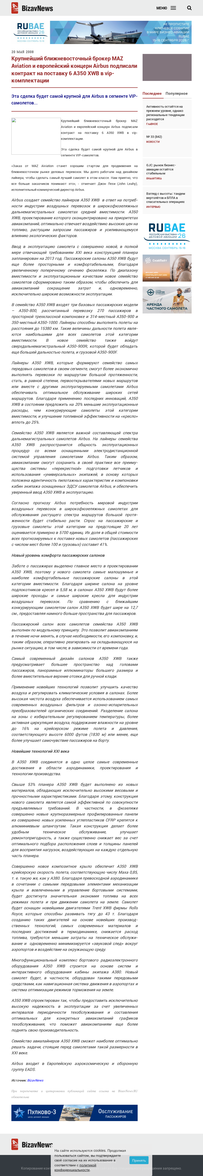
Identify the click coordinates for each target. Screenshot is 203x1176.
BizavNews (35, 1080)
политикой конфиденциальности (75, 1167)
